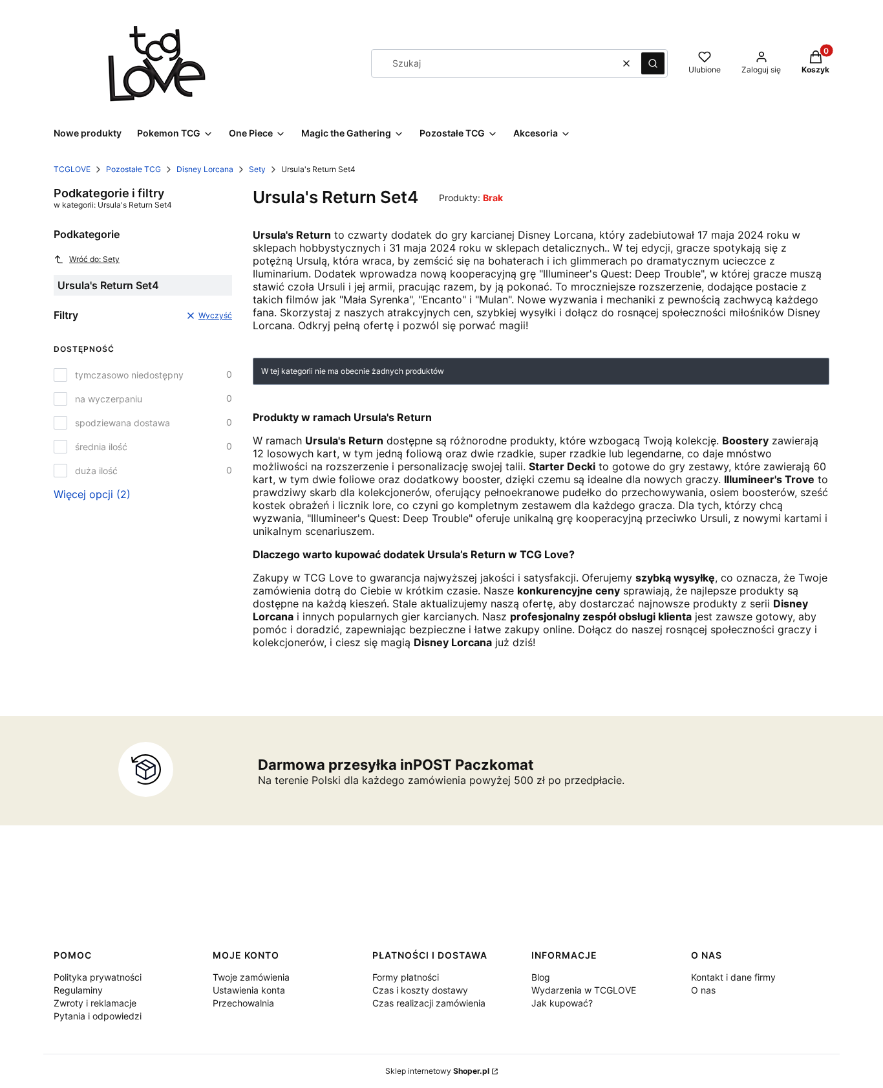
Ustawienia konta (249, 990)
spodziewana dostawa (122, 422)
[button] (653, 63)
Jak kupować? (562, 1002)
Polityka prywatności (98, 977)
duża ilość (96, 470)
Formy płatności (405, 977)
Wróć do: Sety (94, 259)
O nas (703, 990)
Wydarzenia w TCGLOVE (583, 990)
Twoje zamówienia (251, 977)
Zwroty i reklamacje (95, 1002)
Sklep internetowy (437, 1071)
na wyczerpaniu (108, 398)
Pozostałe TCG (133, 169)
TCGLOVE (72, 169)
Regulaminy (78, 990)
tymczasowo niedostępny (129, 374)
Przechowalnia (243, 1002)
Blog (540, 977)
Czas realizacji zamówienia (428, 1002)
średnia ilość (101, 446)
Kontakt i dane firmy (733, 977)
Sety (257, 169)
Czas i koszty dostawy (420, 990)
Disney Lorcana (204, 169)
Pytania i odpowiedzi (98, 1015)
